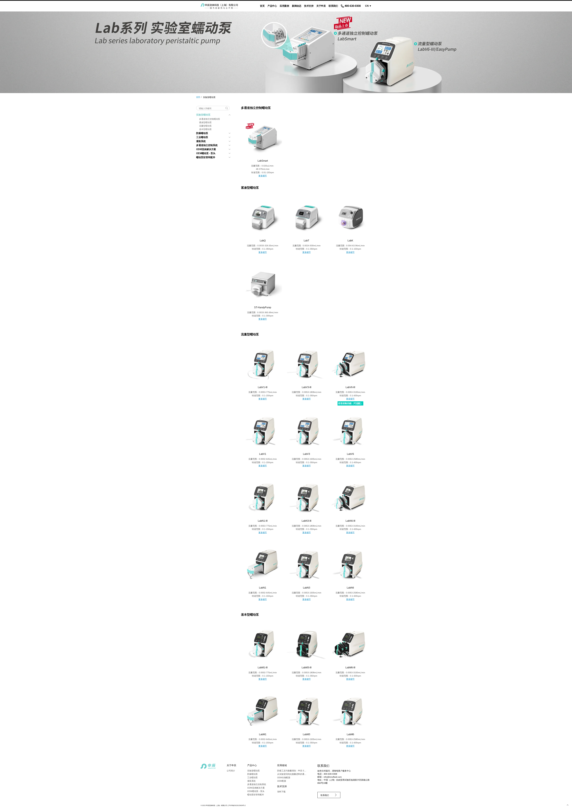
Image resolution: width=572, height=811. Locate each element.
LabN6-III (350, 521)
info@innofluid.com (333, 777)
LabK (350, 240)
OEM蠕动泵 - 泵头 (205, 153)
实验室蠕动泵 (203, 114)
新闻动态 (296, 6)
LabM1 (262, 734)
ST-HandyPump (262, 307)
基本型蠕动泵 (205, 129)
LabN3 (306, 587)
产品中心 (272, 6)
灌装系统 (201, 141)
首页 (262, 6)
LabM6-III (350, 667)
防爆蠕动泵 (202, 133)
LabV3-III (306, 387)
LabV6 (350, 454)
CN (368, 6)
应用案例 (284, 6)
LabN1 (262, 587)
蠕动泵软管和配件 (205, 157)
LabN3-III (306, 521)
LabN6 (350, 587)
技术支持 (308, 6)
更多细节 (262, 176)
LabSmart (263, 160)
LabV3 (306, 454)
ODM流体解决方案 (206, 149)
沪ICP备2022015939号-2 (237, 805)
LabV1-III (262, 387)
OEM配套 (281, 781)
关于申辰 (321, 6)
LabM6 (350, 734)
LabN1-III (263, 521)
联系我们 (333, 6)
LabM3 (306, 734)
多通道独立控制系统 (207, 145)
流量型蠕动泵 (205, 126)
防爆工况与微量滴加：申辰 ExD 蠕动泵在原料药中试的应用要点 (306, 770)
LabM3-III (306, 667)
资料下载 (281, 791)
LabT (306, 240)
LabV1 (262, 454)
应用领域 (282, 765)
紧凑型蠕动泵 (205, 122)
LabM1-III (263, 667)
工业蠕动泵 (202, 137)
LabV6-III (350, 387)
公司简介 (231, 770)
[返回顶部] (567, 805)
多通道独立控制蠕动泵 (209, 119)
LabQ (263, 240)
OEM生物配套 (283, 777)
